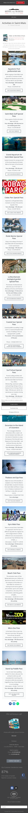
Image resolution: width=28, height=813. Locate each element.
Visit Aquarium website (14, 174)
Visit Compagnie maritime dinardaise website (14, 453)
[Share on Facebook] (10, 703)
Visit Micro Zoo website (14, 645)
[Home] (8, 25)
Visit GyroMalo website (14, 549)
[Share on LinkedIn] (14, 703)
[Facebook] (12, 788)
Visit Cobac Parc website (14, 212)
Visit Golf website (14, 131)
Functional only (14, 408)
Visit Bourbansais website (14, 298)
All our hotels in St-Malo (14, 802)
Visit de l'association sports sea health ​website (14, 346)
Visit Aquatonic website (14, 90)
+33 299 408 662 (16, 752)
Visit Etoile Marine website (14, 253)
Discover (14, 736)
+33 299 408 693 (15, 754)
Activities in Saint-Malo (15, 25)
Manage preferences (14, 412)
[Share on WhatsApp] (17, 703)
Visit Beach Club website (14, 604)
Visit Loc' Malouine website (14, 694)
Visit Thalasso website (14, 501)
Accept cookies (14, 404)
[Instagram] (16, 788)
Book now (20, 2)
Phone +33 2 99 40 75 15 (9, 2)
